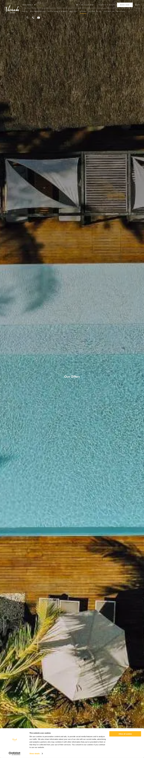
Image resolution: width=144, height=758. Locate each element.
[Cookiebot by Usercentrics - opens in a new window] (14, 753)
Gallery (73, 11)
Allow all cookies (125, 734)
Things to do (95, 11)
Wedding (121, 11)
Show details (34, 753)
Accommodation (38, 11)
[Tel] (33, 18)
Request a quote (106, 5)
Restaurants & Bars (58, 11)
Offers (83, 11)
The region (109, 11)
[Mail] (38, 18)
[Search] (26, 17)
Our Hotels (27, 5)
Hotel (25, 11)
